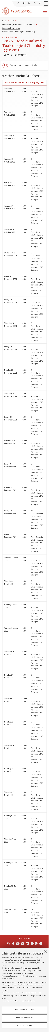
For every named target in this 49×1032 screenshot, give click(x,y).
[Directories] (24, 3)
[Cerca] (18, 3)
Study (12, 21)
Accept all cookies (24, 1025)
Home (4, 21)
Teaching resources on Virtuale (23, 65)
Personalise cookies (24, 1017)
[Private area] (34, 3)
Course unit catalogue (11, 28)
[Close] (45, 951)
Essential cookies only (24, 1010)
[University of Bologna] (17, 11)
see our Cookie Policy (26, 1001)
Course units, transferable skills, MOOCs (18, 24)
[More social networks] (40, 943)
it (46, 3)
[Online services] (29, 3)
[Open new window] (8, 943)
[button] (40, 11)
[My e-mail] (40, 3)
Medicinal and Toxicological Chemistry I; (18, 31)
